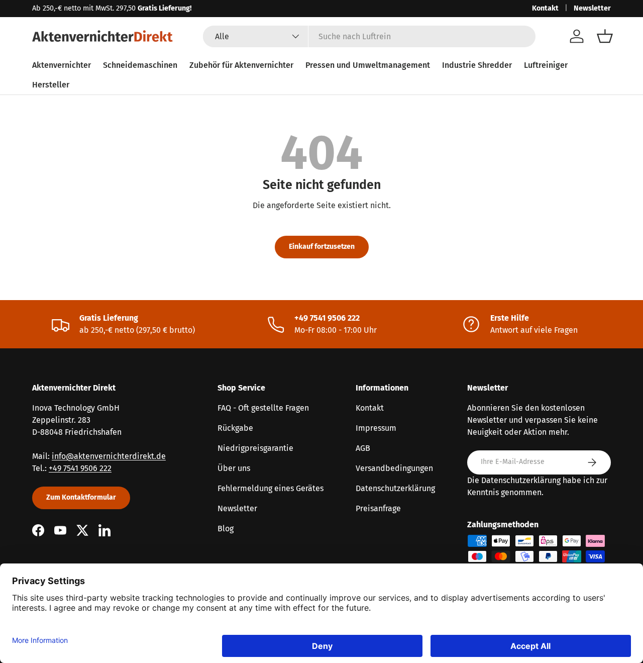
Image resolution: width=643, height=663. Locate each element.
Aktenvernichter (61, 65)
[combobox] (369, 36)
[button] (605, 36)
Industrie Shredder (477, 65)
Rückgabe (235, 428)
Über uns (234, 468)
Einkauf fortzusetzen (322, 246)
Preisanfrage (378, 508)
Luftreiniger (546, 65)
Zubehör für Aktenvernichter (241, 65)
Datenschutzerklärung (395, 488)
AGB (363, 448)
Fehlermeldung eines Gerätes (271, 488)
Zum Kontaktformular (81, 497)
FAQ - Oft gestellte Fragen (263, 408)
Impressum (376, 428)
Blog (226, 528)
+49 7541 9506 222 (80, 468)
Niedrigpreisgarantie (255, 448)
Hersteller (50, 84)
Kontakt (545, 8)
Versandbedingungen (394, 468)
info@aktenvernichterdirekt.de (109, 456)
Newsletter (592, 8)
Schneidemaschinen (140, 65)
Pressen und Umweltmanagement (367, 65)
